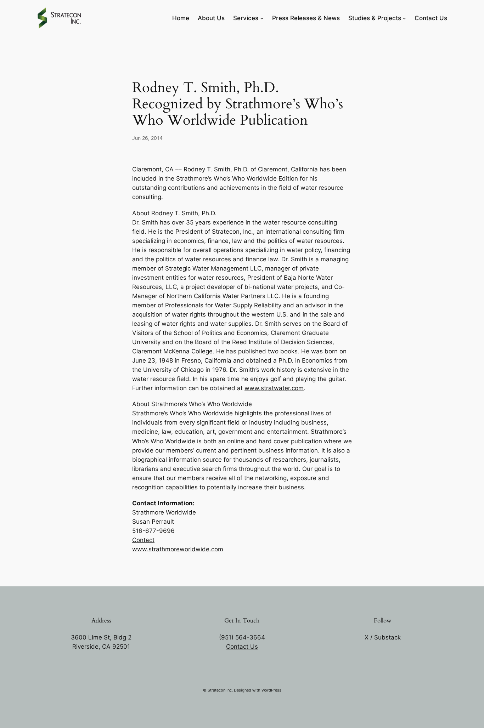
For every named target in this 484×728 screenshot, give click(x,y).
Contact (143, 540)
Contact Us (242, 646)
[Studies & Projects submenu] (404, 18)
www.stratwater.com (274, 388)
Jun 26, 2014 (147, 138)
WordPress (271, 690)
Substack (387, 637)
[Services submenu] (262, 18)
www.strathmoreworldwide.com (177, 549)
